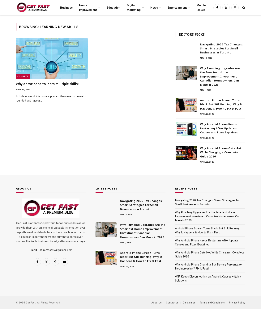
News (154, 7)
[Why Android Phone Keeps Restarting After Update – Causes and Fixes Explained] (186, 129)
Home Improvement (88, 8)
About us (156, 302)
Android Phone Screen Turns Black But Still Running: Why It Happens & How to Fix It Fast (221, 104)
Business (66, 7)
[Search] (243, 7)
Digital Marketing (134, 8)
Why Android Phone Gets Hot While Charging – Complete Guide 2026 (220, 152)
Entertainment (177, 7)
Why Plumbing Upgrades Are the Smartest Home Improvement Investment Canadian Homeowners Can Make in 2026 (220, 76)
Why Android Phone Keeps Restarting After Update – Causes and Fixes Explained (219, 128)
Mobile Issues (201, 8)
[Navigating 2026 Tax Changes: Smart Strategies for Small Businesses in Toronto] (186, 49)
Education (113, 7)
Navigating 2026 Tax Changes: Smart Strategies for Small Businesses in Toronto (221, 48)
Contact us (172, 302)
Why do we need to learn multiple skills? (47, 84)
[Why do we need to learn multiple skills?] (52, 58)
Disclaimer (189, 302)
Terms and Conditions (212, 302)
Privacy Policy (237, 302)
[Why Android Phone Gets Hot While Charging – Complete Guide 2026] (186, 153)
